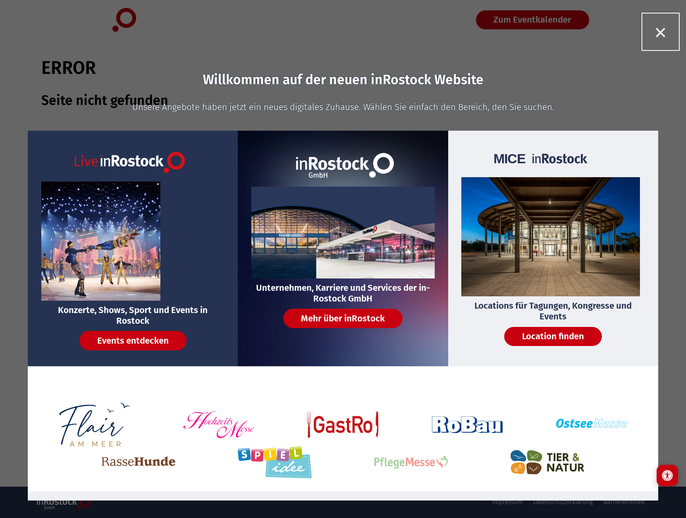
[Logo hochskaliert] (94, 424)
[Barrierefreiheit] (667, 475)
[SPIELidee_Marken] (275, 462)
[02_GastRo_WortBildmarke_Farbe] (343, 424)
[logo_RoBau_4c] (467, 424)
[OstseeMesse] (591, 424)
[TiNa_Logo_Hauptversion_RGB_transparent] (547, 462)
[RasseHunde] (138, 462)
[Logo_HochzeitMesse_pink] (218, 424)
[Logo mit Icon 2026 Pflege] (411, 462)
